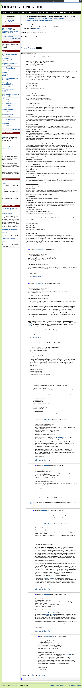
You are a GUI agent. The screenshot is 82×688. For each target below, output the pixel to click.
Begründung (37, 28)
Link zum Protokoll (49, 614)
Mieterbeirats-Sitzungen (11, 63)
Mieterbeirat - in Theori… (12, 73)
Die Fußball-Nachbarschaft (12, 94)
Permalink (26, 57)
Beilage (58, 268)
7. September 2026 (6, 30)
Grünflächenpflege (10, 68)
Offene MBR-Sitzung (7, 28)
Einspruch (34, 27)
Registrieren (55, 1)
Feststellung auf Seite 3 (54, 517)
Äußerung (68, 654)
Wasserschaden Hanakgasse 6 (9, 229)
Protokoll (40, 515)
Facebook (32, 48)
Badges (52, 685)
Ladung (32, 503)
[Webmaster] (23, 19)
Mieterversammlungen (11, 110)
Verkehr (8, 99)
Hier (31, 502)
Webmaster (37, 18)
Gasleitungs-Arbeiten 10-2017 (9, 238)
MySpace (25, 48)
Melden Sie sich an (12, 21)
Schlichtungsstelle (10, 119)
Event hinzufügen (8, 36)
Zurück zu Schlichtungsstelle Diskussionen (40, 20)
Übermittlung (60, 437)
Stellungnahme (39, 394)
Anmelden (60, 1)
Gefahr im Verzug (10, 89)
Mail (43, 301)
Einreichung (34, 325)
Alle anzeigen (16, 38)
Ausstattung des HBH (11, 59)
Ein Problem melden (61, 685)
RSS (22, 679)
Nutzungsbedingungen (74, 685)
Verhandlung (40, 623)
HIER (3, 137)
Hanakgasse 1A (9, 114)
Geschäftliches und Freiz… (12, 78)
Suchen (80, 1)
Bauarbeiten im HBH (11, 124)
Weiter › (44, 675)
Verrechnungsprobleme (11, 54)
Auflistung (49, 578)
